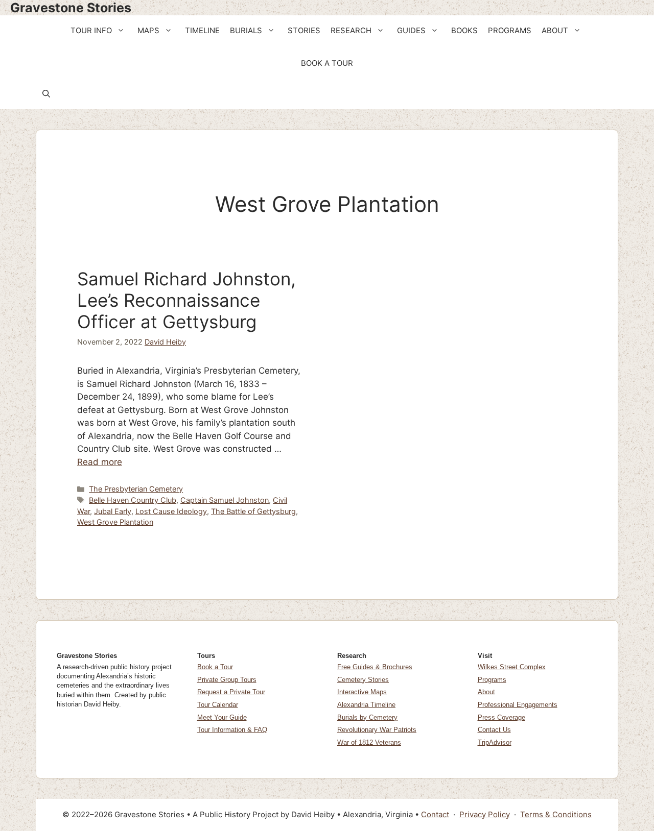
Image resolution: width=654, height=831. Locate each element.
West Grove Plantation (115, 522)
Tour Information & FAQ (232, 730)
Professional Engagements (517, 704)
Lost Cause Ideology (171, 511)
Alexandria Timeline (366, 704)
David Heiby (165, 341)
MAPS (148, 30)
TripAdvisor (494, 742)
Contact (435, 814)
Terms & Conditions (556, 814)
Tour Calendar (217, 704)
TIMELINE (202, 30)
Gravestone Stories (70, 7)
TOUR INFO (91, 30)
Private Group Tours (226, 679)
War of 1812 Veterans (369, 742)
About (486, 692)
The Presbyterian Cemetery (136, 488)
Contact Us (494, 730)
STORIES (304, 30)
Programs (492, 679)
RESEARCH (351, 30)
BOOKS (464, 30)
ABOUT (555, 30)
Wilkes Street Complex (512, 667)
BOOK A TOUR (327, 63)
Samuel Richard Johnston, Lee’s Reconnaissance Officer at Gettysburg (186, 300)
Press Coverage (501, 717)
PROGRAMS (509, 30)
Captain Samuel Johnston (224, 500)
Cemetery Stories (363, 679)
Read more (99, 462)
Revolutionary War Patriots (376, 730)
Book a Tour (215, 667)
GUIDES (411, 30)
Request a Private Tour (231, 692)
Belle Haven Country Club (132, 500)
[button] (121, 30)
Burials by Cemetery (367, 717)
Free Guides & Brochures (374, 667)
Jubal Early (112, 511)
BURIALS (246, 30)
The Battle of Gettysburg (253, 511)
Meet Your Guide (222, 717)
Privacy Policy (484, 814)
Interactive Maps (362, 692)
